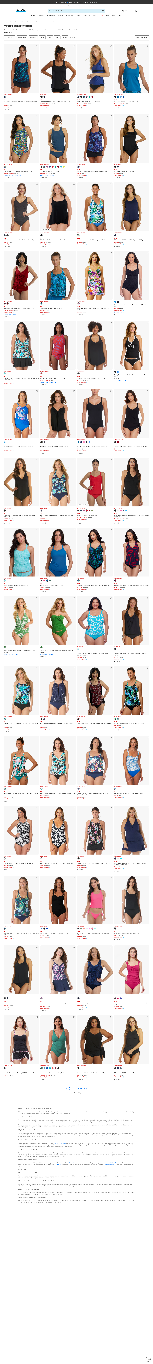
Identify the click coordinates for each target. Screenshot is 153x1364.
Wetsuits (60, 15)
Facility (95, 15)
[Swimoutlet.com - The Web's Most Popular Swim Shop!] (22, 10)
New (107, 15)
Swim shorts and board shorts (78, 1163)
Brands (114, 15)
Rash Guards (51, 15)
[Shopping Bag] (136, 11)
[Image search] (103, 11)
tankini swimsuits (109, 1164)
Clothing (78, 15)
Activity (32, 15)
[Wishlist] (132, 11)
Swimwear (40, 15)
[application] (148, 1359)
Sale (102, 15)
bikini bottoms (114, 1163)
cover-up (58, 1164)
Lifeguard (87, 15)
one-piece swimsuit (60, 1143)
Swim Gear (69, 15)
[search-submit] (50, 11)
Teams (121, 15)
